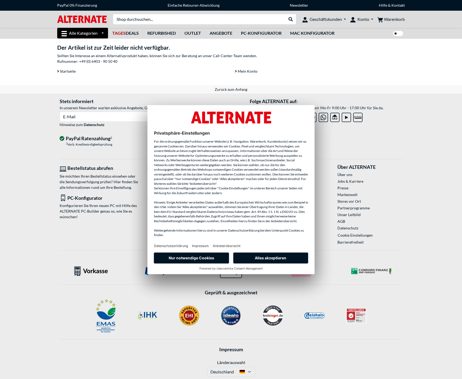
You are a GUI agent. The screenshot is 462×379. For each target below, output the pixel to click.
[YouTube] (346, 116)
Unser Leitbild (349, 214)
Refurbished (161, 33)
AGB (341, 221)
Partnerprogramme (353, 208)
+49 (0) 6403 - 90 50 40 (98, 61)
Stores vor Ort (349, 201)
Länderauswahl (231, 362)
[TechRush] (335, 116)
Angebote (221, 33)
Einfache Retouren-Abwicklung (194, 5)
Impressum (231, 349)
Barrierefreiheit (350, 242)
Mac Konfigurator (312, 33)
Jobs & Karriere (350, 181)
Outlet (192, 33)
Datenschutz (94, 124)
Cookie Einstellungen (355, 235)
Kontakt (398, 5)
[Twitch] (358, 116)
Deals (125, 33)
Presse (342, 188)
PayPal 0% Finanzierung (77, 5)
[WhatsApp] (323, 116)
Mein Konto (247, 71)
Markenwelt (347, 194)
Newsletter (299, 5)
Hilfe (383, 5)
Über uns (344, 174)
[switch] (398, 33)
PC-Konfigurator (261, 33)
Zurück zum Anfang (231, 89)
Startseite (67, 71)
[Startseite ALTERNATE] (82, 18)
